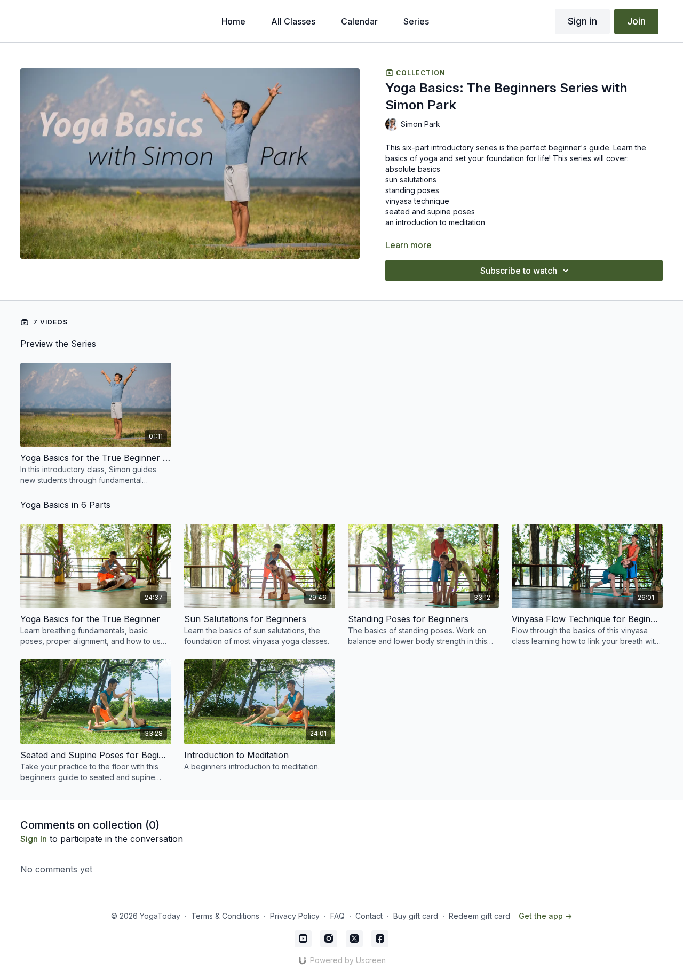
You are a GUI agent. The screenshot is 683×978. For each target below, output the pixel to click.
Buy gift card (415, 915)
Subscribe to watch (518, 270)
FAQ (337, 915)
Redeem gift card (479, 915)
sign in (33, 838)
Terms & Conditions (225, 915)
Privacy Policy (295, 915)
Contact (369, 915)
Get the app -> (545, 915)
